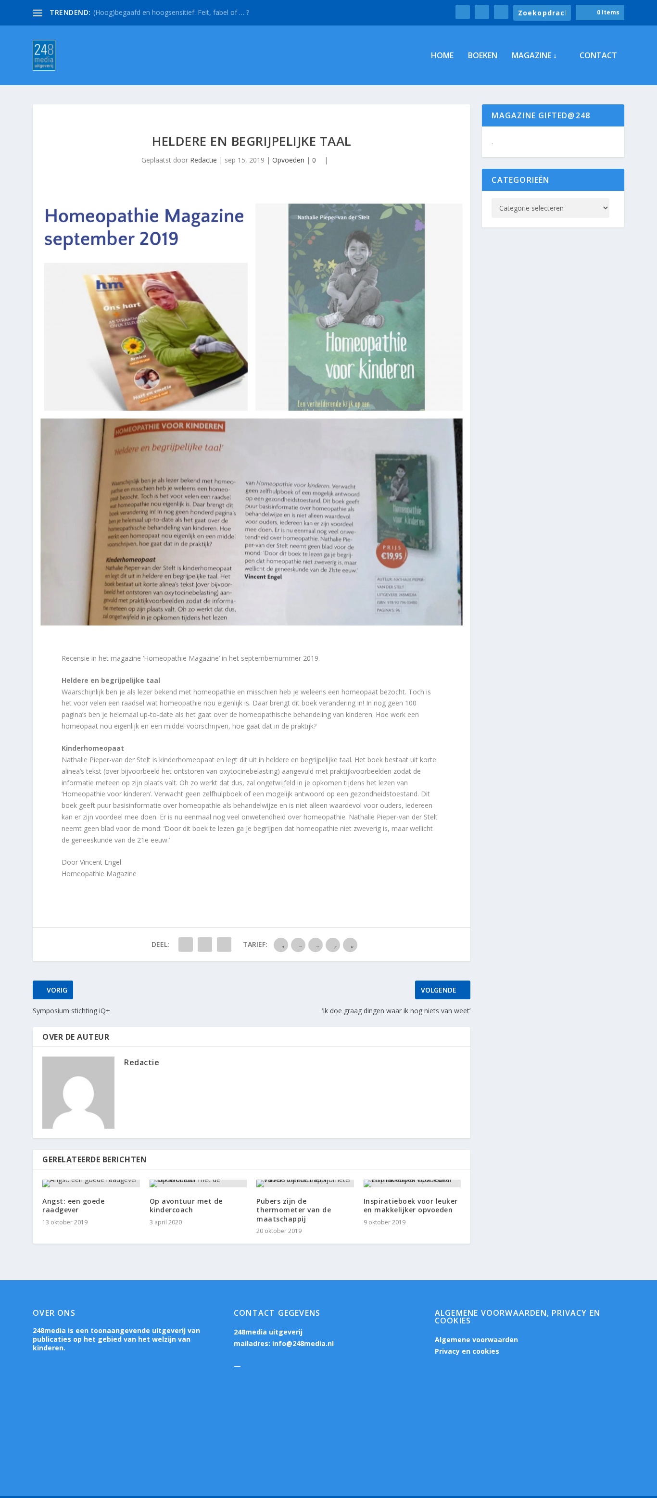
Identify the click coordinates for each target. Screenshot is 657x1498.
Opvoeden (288, 159)
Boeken (482, 56)
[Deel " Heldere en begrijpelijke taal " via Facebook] (185, 944)
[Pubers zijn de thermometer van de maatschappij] (305, 1183)
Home (442, 56)
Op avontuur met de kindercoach (186, 1205)
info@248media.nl (303, 1343)
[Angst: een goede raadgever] (91, 1183)
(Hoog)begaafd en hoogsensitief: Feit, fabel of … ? (171, 12)
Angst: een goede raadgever (73, 1205)
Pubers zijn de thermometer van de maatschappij (293, 1209)
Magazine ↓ (534, 56)
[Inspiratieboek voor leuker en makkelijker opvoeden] (412, 1183)
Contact (598, 56)
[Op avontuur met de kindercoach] (198, 1183)
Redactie (203, 159)
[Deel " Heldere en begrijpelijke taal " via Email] (224, 944)
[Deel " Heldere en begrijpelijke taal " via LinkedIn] (205, 944)
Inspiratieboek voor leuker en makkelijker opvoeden (411, 1205)
